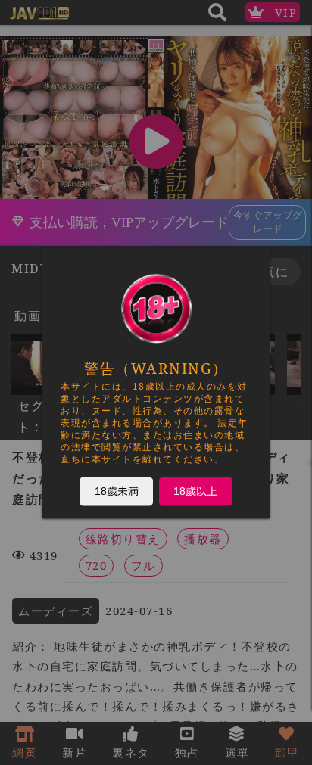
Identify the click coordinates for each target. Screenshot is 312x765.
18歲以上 (195, 490)
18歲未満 (117, 490)
